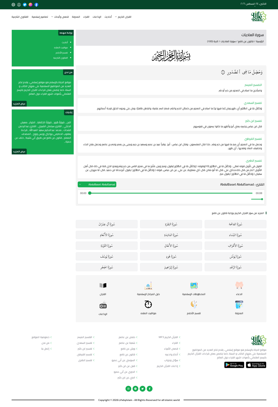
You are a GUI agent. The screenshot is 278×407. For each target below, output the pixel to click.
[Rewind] (164, 199)
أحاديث (108, 17)
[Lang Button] (13, 4)
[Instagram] (128, 389)
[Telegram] (135, 389)
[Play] (171, 199)
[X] (142, 389)
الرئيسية (260, 41)
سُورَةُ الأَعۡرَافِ (235, 245)
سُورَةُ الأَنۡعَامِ (106, 235)
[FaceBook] (150, 389)
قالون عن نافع (246, 41)
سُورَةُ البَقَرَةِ (171, 224)
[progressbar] (171, 193)
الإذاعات (97, 17)
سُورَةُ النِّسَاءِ (235, 235)
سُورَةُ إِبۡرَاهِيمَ (171, 267)
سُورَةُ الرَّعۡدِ (235, 267)
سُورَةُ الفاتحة (235, 224)
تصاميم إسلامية (40, 17)
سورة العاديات (228, 41)
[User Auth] (19, 5)
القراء (86, 17)
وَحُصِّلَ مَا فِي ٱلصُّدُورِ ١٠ (242, 72)
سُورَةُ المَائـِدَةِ (171, 235)
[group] (171, 197)
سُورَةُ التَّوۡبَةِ (107, 245)
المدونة (76, 17)
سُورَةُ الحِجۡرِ (106, 267)
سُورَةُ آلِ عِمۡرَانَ (107, 224)
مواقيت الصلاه (61, 47)
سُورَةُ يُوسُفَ (106, 256)
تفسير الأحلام (62, 53)
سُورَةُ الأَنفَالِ (171, 245)
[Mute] (248, 199)
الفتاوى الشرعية (20, 17)
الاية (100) (212, 41)
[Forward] (178, 199)
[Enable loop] (82, 199)
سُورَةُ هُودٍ (171, 256)
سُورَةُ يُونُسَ (235, 256)
